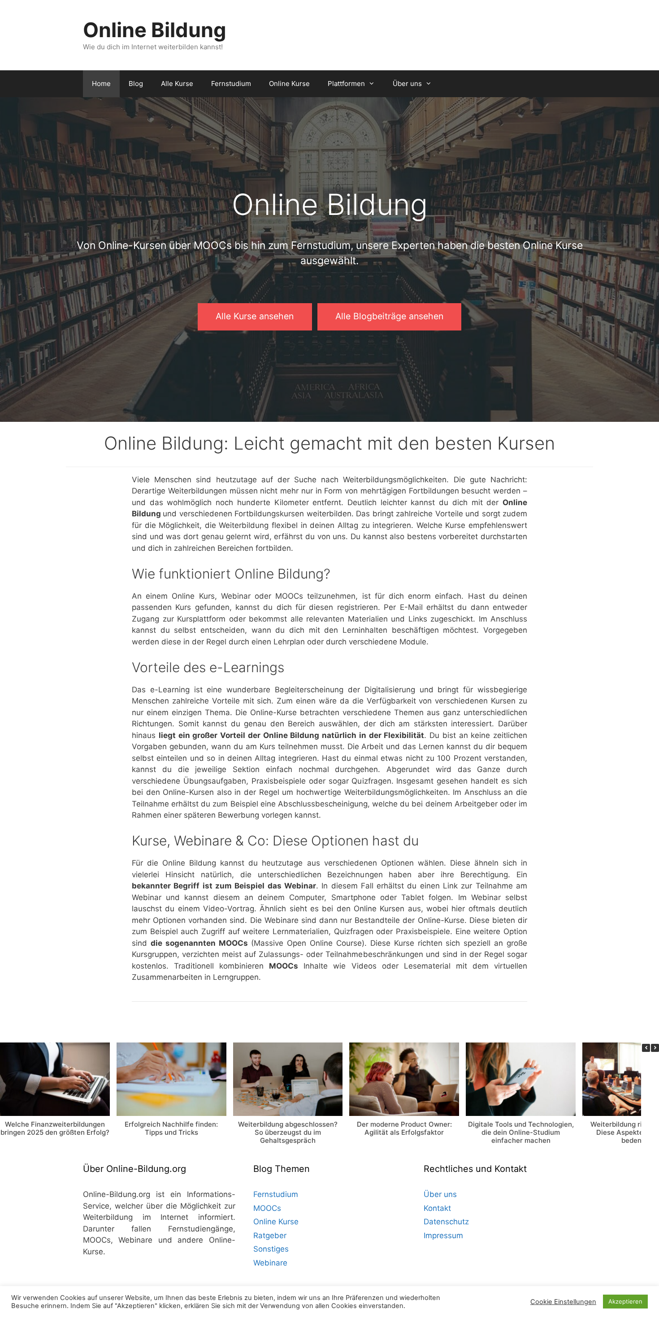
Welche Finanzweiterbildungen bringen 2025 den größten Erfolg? (54, 1128)
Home (101, 83)
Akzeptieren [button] (625, 1301)
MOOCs (267, 1208)
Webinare (270, 1262)
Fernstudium (231, 83)
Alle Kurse (177, 83)
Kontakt (437, 1208)
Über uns (407, 83)
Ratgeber (269, 1235)
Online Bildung (154, 29)
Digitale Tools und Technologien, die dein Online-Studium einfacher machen (521, 1132)
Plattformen (346, 83)
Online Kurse (289, 83)
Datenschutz (446, 1221)
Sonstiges (271, 1248)
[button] (655, 1048)
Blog (136, 83)
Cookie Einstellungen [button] (563, 1302)
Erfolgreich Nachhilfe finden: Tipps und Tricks (171, 1128)
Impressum (443, 1235)
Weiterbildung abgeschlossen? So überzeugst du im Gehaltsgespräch (288, 1132)
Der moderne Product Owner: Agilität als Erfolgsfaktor (404, 1128)
